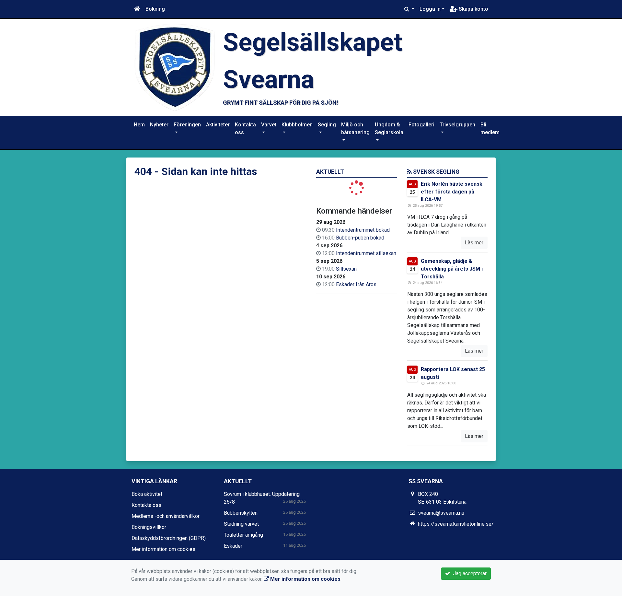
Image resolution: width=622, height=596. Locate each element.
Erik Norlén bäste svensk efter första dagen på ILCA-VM (451, 192)
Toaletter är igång (243, 535)
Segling (327, 125)
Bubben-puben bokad (360, 238)
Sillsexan (346, 269)
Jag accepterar (468, 573)
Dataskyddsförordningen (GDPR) (169, 538)
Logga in (430, 9)
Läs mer (474, 243)
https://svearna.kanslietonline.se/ (456, 524)
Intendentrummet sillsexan (366, 253)
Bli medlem (490, 128)
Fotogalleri (421, 125)
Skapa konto (472, 9)
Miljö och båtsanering (355, 128)
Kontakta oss (245, 128)
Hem (139, 125)
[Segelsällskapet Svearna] (174, 67)
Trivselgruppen (457, 125)
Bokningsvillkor (149, 527)
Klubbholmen (297, 125)
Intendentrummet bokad (363, 230)
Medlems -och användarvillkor (166, 516)
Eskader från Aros (356, 284)
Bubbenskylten (241, 513)
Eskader (233, 546)
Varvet (268, 125)
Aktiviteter (218, 125)
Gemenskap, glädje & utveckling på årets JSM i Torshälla (452, 269)
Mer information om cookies (163, 549)
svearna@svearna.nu (441, 513)
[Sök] (409, 9)
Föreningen (187, 125)
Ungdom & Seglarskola (389, 128)
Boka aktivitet (147, 494)
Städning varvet (241, 524)
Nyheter (159, 125)
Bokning (155, 9)
